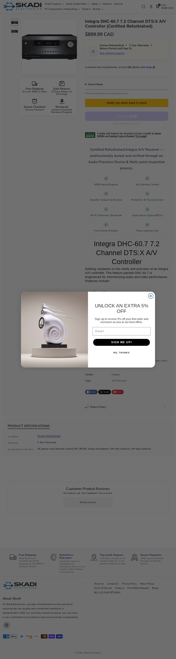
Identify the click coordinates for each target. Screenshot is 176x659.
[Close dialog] (150, 296)
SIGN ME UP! (121, 342)
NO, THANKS (121, 352)
